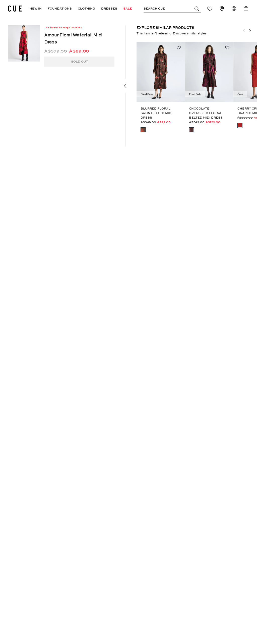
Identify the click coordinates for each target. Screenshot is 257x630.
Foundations (60, 8)
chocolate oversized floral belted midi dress (206, 113)
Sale (127, 8)
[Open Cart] (246, 9)
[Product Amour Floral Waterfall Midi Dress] (24, 43)
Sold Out (79, 61)
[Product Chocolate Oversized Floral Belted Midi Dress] (209, 72)
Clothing (86, 8)
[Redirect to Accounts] (234, 9)
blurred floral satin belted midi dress (156, 113)
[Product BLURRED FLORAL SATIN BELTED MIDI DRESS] (161, 72)
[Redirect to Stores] (222, 9)
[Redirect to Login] (210, 9)
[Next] (250, 31)
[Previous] (244, 31)
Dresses (109, 8)
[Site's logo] (15, 9)
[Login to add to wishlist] (179, 47)
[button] (197, 9)
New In (36, 8)
